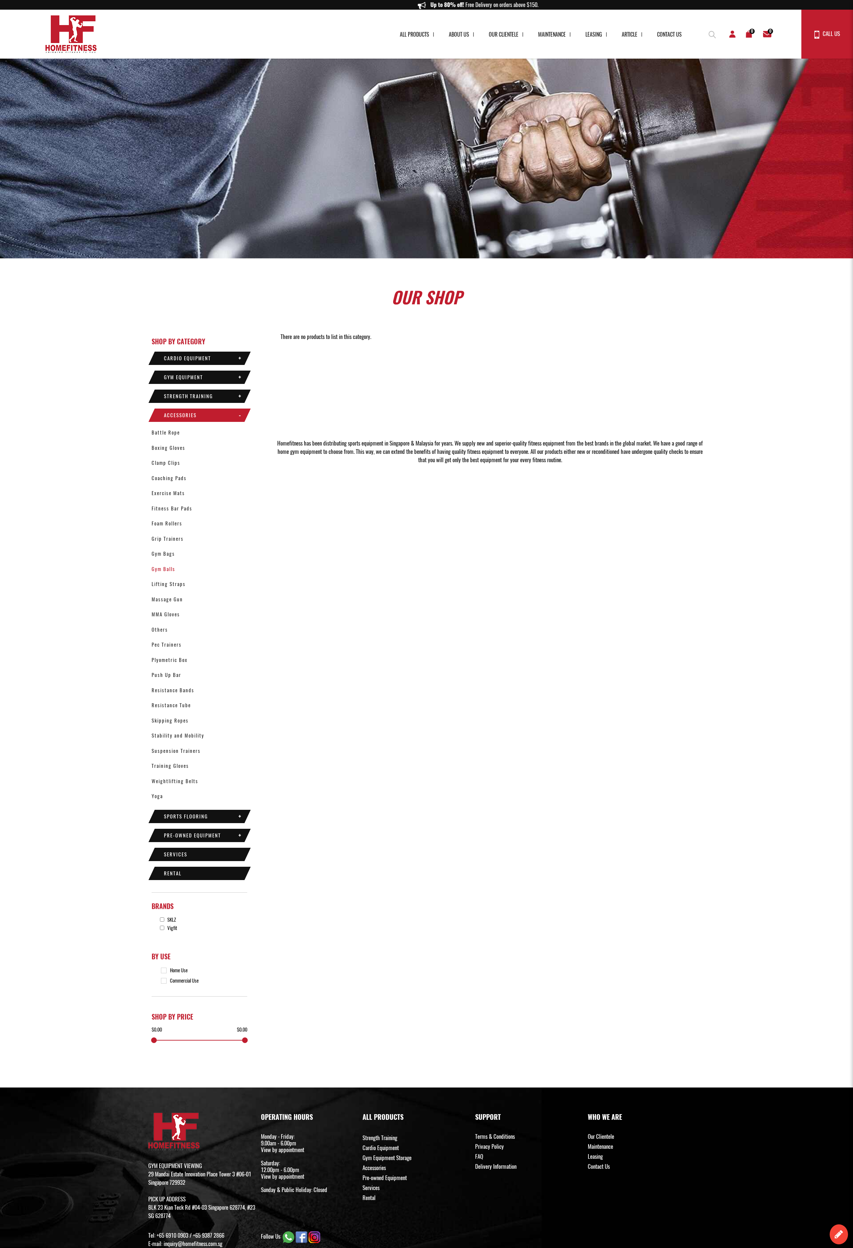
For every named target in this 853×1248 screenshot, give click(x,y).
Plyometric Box (170, 660)
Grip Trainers (168, 538)
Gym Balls (163, 569)
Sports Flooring (186, 816)
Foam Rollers (167, 523)
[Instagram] (314, 1237)
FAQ (479, 1156)
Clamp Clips (166, 463)
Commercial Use (184, 980)
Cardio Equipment (187, 358)
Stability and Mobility (178, 735)
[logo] (71, 34)
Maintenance (552, 34)
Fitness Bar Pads (172, 508)
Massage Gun (167, 599)
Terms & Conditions (495, 1136)
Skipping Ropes (170, 720)
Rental (173, 873)
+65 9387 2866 (208, 1235)
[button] (711, 33)
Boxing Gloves (168, 448)
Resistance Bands (173, 690)
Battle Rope (166, 432)
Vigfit (171, 928)
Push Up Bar (166, 675)
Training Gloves (170, 766)
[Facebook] (302, 1237)
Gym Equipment (183, 377)
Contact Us (669, 34)
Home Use (179, 970)
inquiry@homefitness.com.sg (193, 1244)
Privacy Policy (489, 1146)
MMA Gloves (166, 614)
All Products (414, 34)
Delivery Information (495, 1166)
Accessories (180, 415)
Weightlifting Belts (175, 781)
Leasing (593, 34)
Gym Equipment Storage (387, 1158)
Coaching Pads (169, 478)
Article (629, 34)
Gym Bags (163, 553)
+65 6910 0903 (172, 1235)
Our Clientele (503, 34)
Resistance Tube (171, 705)
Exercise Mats (168, 493)
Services (175, 854)
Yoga (157, 796)
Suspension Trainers (176, 751)
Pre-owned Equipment (192, 835)
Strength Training (188, 396)
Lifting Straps (169, 584)
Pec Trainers (167, 644)
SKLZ (171, 919)
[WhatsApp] (289, 1237)
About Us (459, 34)
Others (160, 629)
